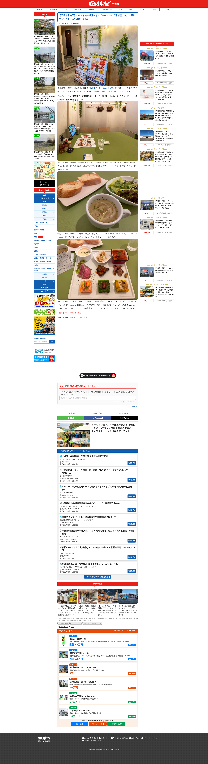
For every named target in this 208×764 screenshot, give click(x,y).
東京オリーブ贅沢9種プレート (92, 623)
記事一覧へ (97, 413)
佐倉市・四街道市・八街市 (42, 261)
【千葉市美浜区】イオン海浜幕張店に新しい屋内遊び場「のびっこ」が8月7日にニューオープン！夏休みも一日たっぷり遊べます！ (164, 94)
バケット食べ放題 (63, 623)
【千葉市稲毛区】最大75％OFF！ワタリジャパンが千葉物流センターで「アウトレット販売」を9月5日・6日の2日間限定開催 (164, 136)
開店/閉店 (78, 9)
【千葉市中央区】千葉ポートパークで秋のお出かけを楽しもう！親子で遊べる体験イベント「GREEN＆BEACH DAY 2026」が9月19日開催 (44, 98)
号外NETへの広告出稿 (120, 738)
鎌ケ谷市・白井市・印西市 (42, 240)
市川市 (36, 247)
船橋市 (36, 251)
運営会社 (95, 738)
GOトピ (40, 9)
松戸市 (36, 244)
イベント (143, 9)
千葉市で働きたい (66, 451)
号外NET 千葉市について (92, 740)
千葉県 (77, 23)
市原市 (36, 265)
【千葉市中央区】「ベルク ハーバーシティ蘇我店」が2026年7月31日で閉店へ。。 (164, 73)
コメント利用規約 (133, 406)
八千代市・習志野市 (40, 254)
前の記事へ (72, 413)
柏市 (38, 237)
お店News (91, 9)
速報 (154, 9)
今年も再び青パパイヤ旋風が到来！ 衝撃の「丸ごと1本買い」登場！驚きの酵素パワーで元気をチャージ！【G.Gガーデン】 (164, 292)
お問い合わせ (135, 738)
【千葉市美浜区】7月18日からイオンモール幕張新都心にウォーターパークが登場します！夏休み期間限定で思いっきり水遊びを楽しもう (164, 115)
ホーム (86, 738)
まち (120, 9)
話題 (130, 9)
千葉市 (115, 3)
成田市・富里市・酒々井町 (42, 258)
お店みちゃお (107, 9)
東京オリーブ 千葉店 (76, 623)
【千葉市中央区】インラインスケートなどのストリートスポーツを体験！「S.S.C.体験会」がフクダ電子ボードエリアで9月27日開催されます (44, 68)
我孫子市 (37, 233)
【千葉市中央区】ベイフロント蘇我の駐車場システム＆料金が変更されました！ (164, 270)
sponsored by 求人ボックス (83, 451)
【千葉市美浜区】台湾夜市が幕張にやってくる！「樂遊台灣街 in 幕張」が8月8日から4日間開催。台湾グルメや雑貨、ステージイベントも (164, 156)
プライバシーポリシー (151, 738)
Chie (72, 627)
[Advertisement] (157, 26)
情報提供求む (105, 738)
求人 (65, 9)
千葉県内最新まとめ (40, 223)
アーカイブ (167, 9)
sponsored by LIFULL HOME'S (124, 630)
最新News (53, 9)
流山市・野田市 (39, 230)
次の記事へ (123, 413)
